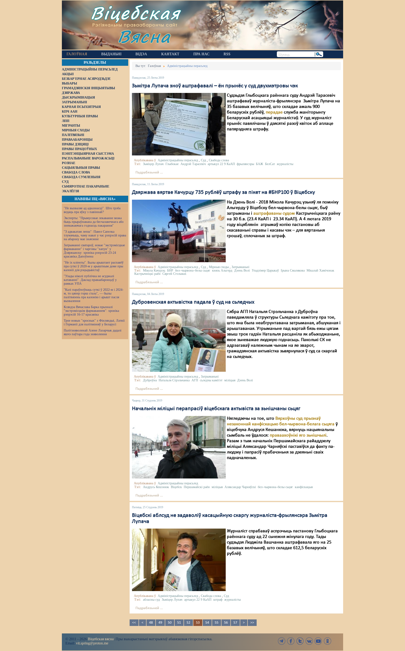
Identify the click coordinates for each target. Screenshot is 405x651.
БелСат (270, 164)
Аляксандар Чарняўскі (240, 487)
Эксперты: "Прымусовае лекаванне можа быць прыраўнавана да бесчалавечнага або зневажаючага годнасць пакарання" (94, 221)
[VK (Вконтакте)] (309, 641)
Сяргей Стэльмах (174, 274)
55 (216, 623)
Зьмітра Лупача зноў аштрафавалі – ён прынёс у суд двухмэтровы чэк (215, 86)
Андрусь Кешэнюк (156, 487)
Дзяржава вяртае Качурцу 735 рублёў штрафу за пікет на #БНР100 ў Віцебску (223, 192)
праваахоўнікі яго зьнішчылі (298, 435)
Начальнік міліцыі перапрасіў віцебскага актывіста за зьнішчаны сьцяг (216, 409)
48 (151, 623)
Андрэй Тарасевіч (193, 164)
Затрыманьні (240, 267)
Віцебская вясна (101, 639)
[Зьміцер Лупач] (179, 560)
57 (235, 623)
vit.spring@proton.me (92, 643)
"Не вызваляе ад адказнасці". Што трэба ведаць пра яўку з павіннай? (92, 210)
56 (226, 623)
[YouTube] (318, 641)
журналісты (285, 164)
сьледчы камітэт (211, 380)
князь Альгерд (222, 270)
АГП (194, 380)
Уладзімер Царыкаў (265, 270)
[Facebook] (291, 641)
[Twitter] (300, 641)
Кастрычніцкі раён (147, 274)
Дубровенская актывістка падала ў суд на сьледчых (193, 302)
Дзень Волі (242, 270)
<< (134, 623)
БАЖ (259, 164)
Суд (203, 160)
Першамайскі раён (197, 487)
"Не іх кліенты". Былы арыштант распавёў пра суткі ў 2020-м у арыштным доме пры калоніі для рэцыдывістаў (94, 266)
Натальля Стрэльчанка (174, 380)
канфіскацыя (304, 487)
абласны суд (151, 599)
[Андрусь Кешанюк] (179, 447)
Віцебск (176, 487)
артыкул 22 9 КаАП (221, 164)
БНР (170, 270)
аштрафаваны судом (274, 213)
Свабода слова (219, 160)
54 (207, 623)
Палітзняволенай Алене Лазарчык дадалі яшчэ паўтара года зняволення (92, 332)
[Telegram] (282, 641)
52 (188, 623)
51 (179, 623)
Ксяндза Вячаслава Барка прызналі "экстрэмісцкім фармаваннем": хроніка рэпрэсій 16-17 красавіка (91, 310)
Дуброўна (150, 380)
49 (160, 623)
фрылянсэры (245, 164)
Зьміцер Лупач (153, 164)
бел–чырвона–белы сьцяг (192, 270)
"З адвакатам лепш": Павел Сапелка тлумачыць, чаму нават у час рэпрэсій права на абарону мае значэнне (95, 235)
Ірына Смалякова (293, 270)
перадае (274, 112)
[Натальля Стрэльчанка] (179, 340)
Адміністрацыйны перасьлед (178, 160)
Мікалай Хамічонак (320, 270)
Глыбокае (172, 164)
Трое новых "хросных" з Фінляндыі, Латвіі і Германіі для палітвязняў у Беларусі (94, 322)
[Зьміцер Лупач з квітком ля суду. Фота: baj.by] (179, 124)
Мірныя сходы (219, 267)
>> (252, 623)
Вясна (144, 36)
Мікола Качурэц (154, 270)
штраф (217, 599)
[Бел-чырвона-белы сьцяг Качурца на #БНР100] (179, 231)
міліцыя (229, 380)
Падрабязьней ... (149, 172)
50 (170, 623)
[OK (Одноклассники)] (327, 641)
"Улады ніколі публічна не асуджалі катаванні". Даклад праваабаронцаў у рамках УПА (90, 279)
